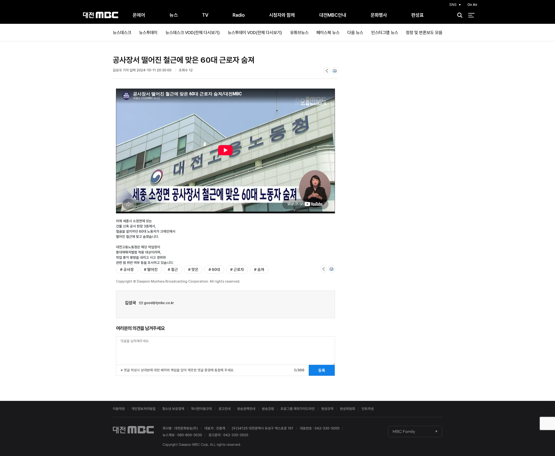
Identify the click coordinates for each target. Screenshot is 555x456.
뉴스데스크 (122, 32)
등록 (321, 370)
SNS (453, 5)
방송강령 (268, 409)
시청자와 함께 (282, 15)
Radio (239, 15)
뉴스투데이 (148, 32)
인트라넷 (368, 409)
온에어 (139, 15)
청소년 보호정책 (173, 409)
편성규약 (327, 409)
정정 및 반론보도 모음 (424, 32)
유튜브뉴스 (299, 32)
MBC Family (404, 431)
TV (205, 15)
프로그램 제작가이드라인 (298, 409)
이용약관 (119, 409)
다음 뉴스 (355, 32)
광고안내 (225, 409)
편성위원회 (347, 409)
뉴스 (174, 15)
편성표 (417, 15)
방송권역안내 (246, 409)
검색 (458, 15)
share (326, 70)
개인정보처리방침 (143, 409)
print (334, 70)
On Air (472, 5)
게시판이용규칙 (201, 409)
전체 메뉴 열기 (471, 15)
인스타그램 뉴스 (384, 32)
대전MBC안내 (332, 15)
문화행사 (379, 15)
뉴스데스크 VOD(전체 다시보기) (192, 32)
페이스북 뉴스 (328, 32)
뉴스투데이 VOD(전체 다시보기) (255, 32)
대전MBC (100, 15)
